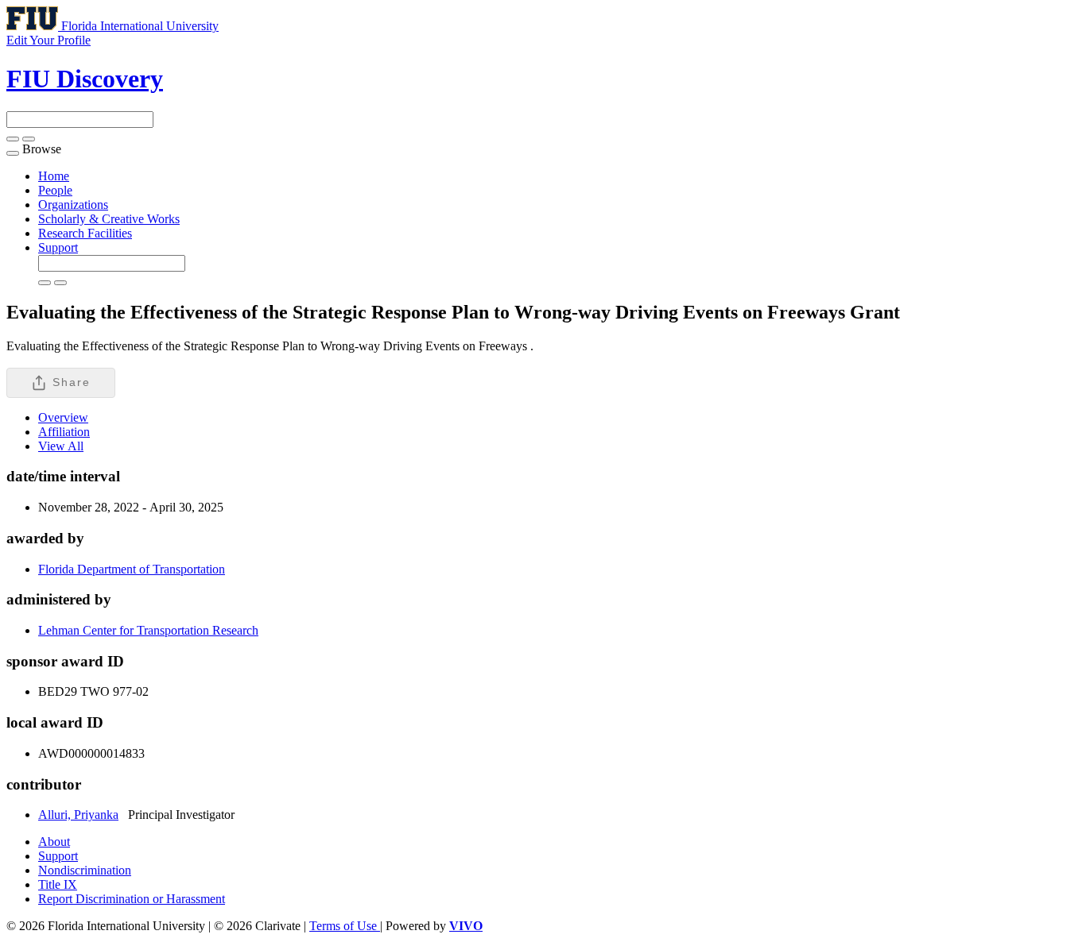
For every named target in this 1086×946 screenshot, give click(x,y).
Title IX (57, 884)
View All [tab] (60, 446)
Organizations (73, 204)
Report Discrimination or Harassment (131, 898)
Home (53, 176)
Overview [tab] (63, 417)
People (55, 190)
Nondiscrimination (84, 870)
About (54, 841)
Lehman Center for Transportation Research (148, 630)
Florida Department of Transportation (131, 569)
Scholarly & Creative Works (109, 219)
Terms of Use (344, 925)
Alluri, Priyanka (78, 814)
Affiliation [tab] (64, 431)
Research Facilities (85, 233)
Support (58, 247)
